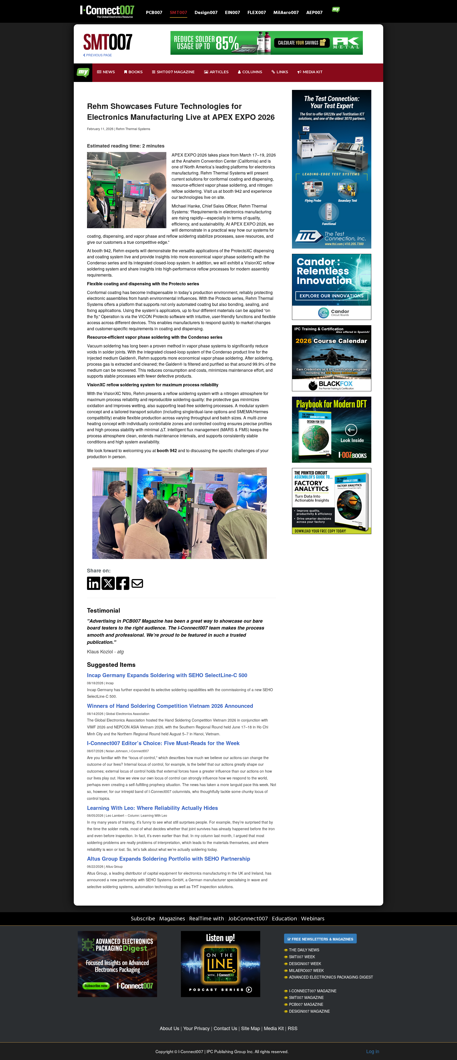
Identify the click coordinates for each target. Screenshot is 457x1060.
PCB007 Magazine (306, 1004)
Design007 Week (305, 963)
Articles (219, 72)
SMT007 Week (302, 956)
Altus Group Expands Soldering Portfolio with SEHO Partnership (168, 858)
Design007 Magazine (309, 1011)
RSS (293, 1028)
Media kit (313, 72)
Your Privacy (196, 1028)
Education (284, 919)
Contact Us (225, 1028)
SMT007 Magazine (306, 997)
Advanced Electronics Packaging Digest (331, 977)
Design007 (206, 13)
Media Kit (274, 1028)
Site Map (250, 1028)
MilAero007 (286, 13)
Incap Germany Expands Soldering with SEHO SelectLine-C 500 (167, 675)
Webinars (313, 919)
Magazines (172, 919)
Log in (372, 1051)
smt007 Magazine (176, 72)
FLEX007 (257, 13)
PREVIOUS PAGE (98, 55)
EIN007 (232, 13)
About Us (169, 1028)
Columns (252, 72)
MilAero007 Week (306, 970)
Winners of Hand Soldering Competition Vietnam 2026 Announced (170, 705)
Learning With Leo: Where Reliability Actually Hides (152, 807)
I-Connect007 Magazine (312, 990)
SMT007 (178, 13)
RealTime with (206, 919)
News (109, 72)
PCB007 (154, 13)
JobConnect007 (248, 919)
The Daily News (304, 949)
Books (136, 72)
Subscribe (143, 919)
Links (282, 72)
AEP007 (314, 13)
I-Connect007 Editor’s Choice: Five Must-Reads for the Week (163, 743)
